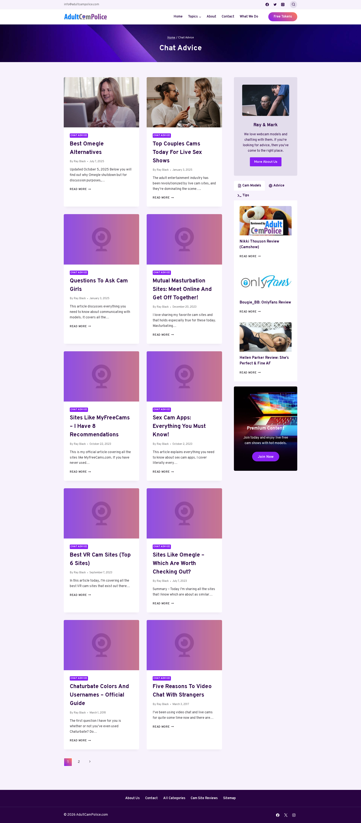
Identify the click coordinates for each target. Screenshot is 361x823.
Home (178, 16)
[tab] (249, 186)
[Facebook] (267, 4)
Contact (228, 16)
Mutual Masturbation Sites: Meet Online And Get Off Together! (182, 289)
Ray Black (80, 161)
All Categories (174, 798)
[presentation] (101, 102)
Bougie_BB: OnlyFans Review (265, 302)
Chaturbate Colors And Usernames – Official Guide (99, 695)
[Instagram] (282, 4)
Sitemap (229, 798)
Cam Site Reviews (204, 798)
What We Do (249, 16)
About (211, 16)
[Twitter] (275, 4)
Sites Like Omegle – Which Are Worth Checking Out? (178, 564)
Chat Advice (79, 135)
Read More (80, 189)
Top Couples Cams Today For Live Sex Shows (177, 152)
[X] (285, 815)
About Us (132, 798)
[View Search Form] (293, 4)
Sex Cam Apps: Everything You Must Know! (179, 426)
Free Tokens (283, 16)
